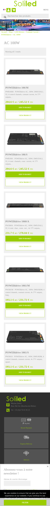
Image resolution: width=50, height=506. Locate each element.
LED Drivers (19, 32)
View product (25, 115)
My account (9, 10)
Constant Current (32, 32)
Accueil (4, 32)
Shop (11, 32)
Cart (13, 9)
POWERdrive (6, 35)
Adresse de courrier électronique (15, 479)
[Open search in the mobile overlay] (25, 15)
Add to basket (25, 107)
